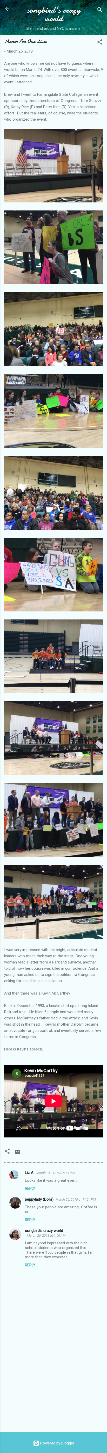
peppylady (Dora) (39, 1199)
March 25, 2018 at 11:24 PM (76, 1199)
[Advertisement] (53, 1387)
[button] (100, 43)
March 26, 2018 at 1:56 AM (46, 1235)
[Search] (100, 10)
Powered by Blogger (56, 1443)
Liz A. (29, 1172)
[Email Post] (18, 1154)
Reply (30, 1188)
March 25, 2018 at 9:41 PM (55, 1173)
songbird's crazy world (54, 14)
